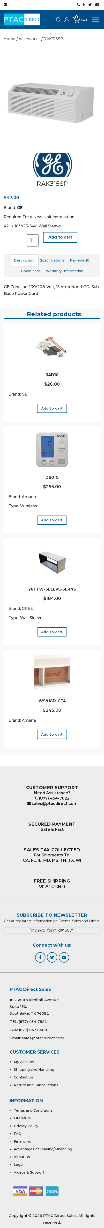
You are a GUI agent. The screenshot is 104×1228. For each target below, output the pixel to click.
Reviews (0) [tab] (80, 260)
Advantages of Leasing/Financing (43, 1149)
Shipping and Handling (34, 1069)
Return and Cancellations (36, 1085)
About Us (22, 1157)
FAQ (17, 1133)
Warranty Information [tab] (64, 271)
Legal (18, 1164)
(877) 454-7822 (53, 798)
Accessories (29, 39)
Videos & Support (29, 1172)
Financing (22, 1141)
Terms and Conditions (33, 1110)
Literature (22, 1118)
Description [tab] (24, 260)
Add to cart (60, 237)
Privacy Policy (26, 1126)
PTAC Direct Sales (60, 1215)
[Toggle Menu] (95, 19)
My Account (24, 1062)
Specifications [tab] (52, 260)
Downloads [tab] (31, 271)
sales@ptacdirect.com (54, 803)
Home (9, 39)
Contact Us (23, 1077)
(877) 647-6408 (33, 1029)
